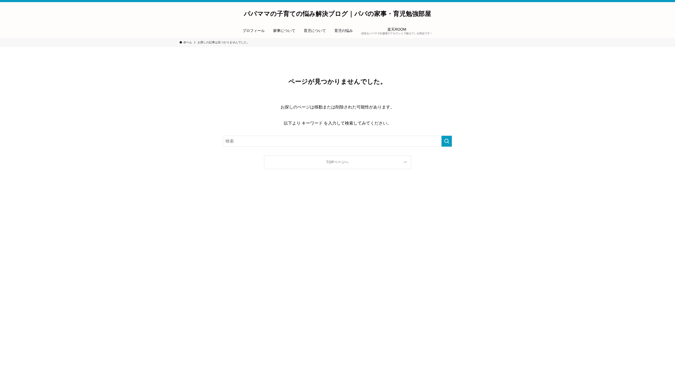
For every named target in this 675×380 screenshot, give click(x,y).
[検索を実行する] (446, 141)
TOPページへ (337, 162)
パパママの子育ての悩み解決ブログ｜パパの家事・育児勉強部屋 (337, 14)
